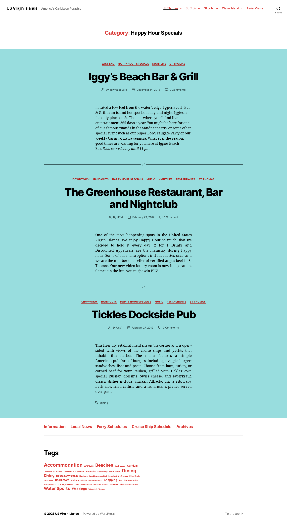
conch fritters (114, 472)
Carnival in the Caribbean (74, 472)
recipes (75, 480)
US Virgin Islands (22, 8)
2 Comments (178, 89)
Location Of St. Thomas (118, 476)
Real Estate (62, 480)
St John (209, 8)
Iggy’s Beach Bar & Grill (143, 76)
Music (150, 179)
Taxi (120, 480)
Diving (49, 475)
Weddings (79, 489)
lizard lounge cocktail (98, 476)
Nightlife (159, 63)
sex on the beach (95, 480)
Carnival (132, 465)
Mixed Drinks (134, 476)
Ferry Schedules (112, 426)
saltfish (83, 480)
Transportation (50, 484)
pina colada (48, 480)
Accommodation (63, 465)
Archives (184, 426)
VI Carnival (113, 484)
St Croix (191, 8)
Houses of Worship (67, 475)
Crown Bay (89, 301)
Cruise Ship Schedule (151, 426)
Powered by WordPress (99, 513)
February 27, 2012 (142, 327)
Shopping (110, 480)
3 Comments (171, 327)
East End (108, 63)
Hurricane (83, 476)
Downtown (81, 179)
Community (102, 472)
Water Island (230, 8)
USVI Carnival (86, 484)
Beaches (104, 465)
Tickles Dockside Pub (143, 314)
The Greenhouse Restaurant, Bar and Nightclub (143, 198)
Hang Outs (101, 179)
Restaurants (185, 179)
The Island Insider (131, 480)
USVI (120, 217)
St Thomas (170, 8)
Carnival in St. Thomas (53, 472)
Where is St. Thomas (96, 489)
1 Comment (171, 217)
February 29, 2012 (143, 217)
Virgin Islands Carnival (129, 484)
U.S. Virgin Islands (65, 484)
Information (55, 426)
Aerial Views (254, 8)
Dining (104, 402)
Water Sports (57, 488)
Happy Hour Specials (133, 63)
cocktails (91, 471)
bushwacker (120, 466)
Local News (81, 426)
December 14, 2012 (148, 89)
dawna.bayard (118, 89)
